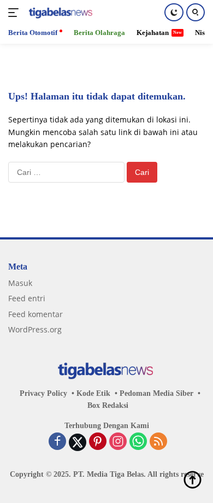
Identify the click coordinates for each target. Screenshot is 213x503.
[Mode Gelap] (174, 12)
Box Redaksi (107, 405)
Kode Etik (93, 393)
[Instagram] (118, 442)
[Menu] (15, 12)
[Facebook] (57, 442)
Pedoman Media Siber (156, 393)
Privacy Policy (43, 393)
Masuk (20, 283)
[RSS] (158, 442)
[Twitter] (77, 442)
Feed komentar (35, 314)
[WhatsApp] (138, 442)
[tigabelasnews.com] (60, 13)
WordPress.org (35, 329)
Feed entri (26, 298)
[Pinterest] (97, 442)
